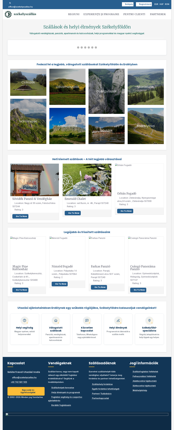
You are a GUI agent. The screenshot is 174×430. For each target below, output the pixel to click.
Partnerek (158, 14)
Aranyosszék (67, 126)
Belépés (129, 4)
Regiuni (73, 14)
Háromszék (28, 121)
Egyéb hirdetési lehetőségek (105, 389)
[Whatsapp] (19, 3)
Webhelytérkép (139, 390)
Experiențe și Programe (101, 14)
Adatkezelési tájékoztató (144, 381)
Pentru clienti (134, 14)
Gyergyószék (106, 91)
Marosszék (145, 86)
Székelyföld (146, 126)
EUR (156, 4)
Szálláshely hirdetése (102, 384)
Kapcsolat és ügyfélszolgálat (28, 391)
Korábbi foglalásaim (61, 405)
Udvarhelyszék (67, 86)
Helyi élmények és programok (65, 392)
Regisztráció (145, 4)
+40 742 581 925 (19, 382)
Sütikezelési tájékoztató (144, 386)
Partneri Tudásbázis (101, 393)
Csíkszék (28, 82)
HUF (162, 4)
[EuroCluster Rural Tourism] (87, 419)
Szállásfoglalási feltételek (145, 371)
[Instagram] (14, 3)
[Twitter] (10, 3)
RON (167, 4)
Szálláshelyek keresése (62, 387)
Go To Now (21, 216)
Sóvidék (106, 130)
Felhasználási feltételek (144, 376)
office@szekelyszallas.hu (20, 7)
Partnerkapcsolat (100, 398)
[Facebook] (5, 3)
